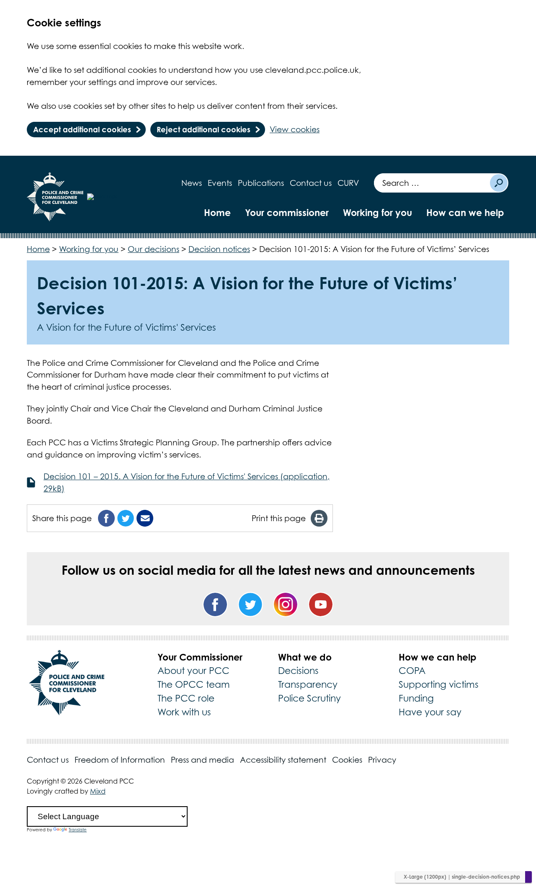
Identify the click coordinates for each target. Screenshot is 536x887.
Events (220, 183)
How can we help (465, 212)
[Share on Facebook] (106, 518)
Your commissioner (287, 212)
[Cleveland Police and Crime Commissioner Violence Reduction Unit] (115, 196)
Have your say (430, 712)
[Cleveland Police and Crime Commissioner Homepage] (55, 196)
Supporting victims (439, 684)
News (191, 183)
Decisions (298, 670)
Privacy (382, 759)
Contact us (311, 183)
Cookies (347, 759)
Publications (261, 183)
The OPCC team (193, 684)
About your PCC (193, 670)
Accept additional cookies (82, 129)
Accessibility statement (283, 759)
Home (217, 212)
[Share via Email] (145, 518)
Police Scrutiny (309, 698)
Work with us (184, 712)
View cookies (295, 129)
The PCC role (185, 698)
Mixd (98, 791)
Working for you (377, 212)
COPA (412, 670)
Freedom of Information (120, 759)
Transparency (308, 684)
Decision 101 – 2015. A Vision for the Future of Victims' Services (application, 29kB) (187, 482)
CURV (348, 183)
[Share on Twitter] (125, 518)
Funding (416, 698)
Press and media (202, 759)
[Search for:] (431, 183)
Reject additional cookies (203, 129)
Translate (78, 829)
